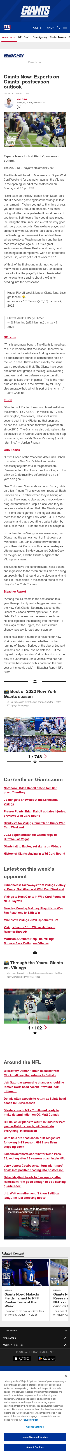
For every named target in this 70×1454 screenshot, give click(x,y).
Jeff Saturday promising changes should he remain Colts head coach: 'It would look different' (34, 1087)
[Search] (58, 27)
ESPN (8, 400)
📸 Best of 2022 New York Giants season (30, 694)
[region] (35, 1412)
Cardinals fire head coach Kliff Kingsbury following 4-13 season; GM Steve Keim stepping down (32, 1142)
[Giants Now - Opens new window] (14, 56)
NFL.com (10, 337)
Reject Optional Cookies (35, 1437)
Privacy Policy (30, 1419)
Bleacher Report (15, 591)
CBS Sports (12, 449)
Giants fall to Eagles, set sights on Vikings (32, 846)
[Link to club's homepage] (7, 26)
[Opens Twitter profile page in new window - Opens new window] (19, 107)
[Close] (66, 1376)
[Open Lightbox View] (35, 740)
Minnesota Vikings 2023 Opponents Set (31, 920)
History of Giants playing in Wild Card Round (34, 853)
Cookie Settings (35, 1426)
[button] (35, 1222)
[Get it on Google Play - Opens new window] (47, 1360)
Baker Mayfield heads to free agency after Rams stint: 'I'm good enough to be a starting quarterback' (35, 1181)
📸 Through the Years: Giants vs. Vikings (33, 965)
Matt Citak (22, 99)
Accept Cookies (35, 1447)
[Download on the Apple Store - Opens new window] (22, 1359)
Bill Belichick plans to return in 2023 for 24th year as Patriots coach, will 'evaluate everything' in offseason (35, 1126)
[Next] (45, 756)
